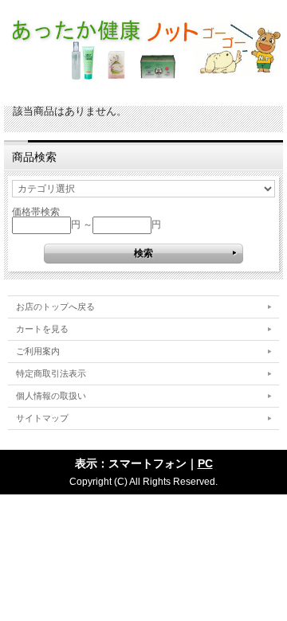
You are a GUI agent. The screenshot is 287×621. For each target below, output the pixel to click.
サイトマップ (42, 418)
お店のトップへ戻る (55, 306)
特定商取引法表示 (51, 373)
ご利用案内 (38, 351)
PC (205, 463)
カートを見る (42, 329)
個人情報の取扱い (51, 395)
